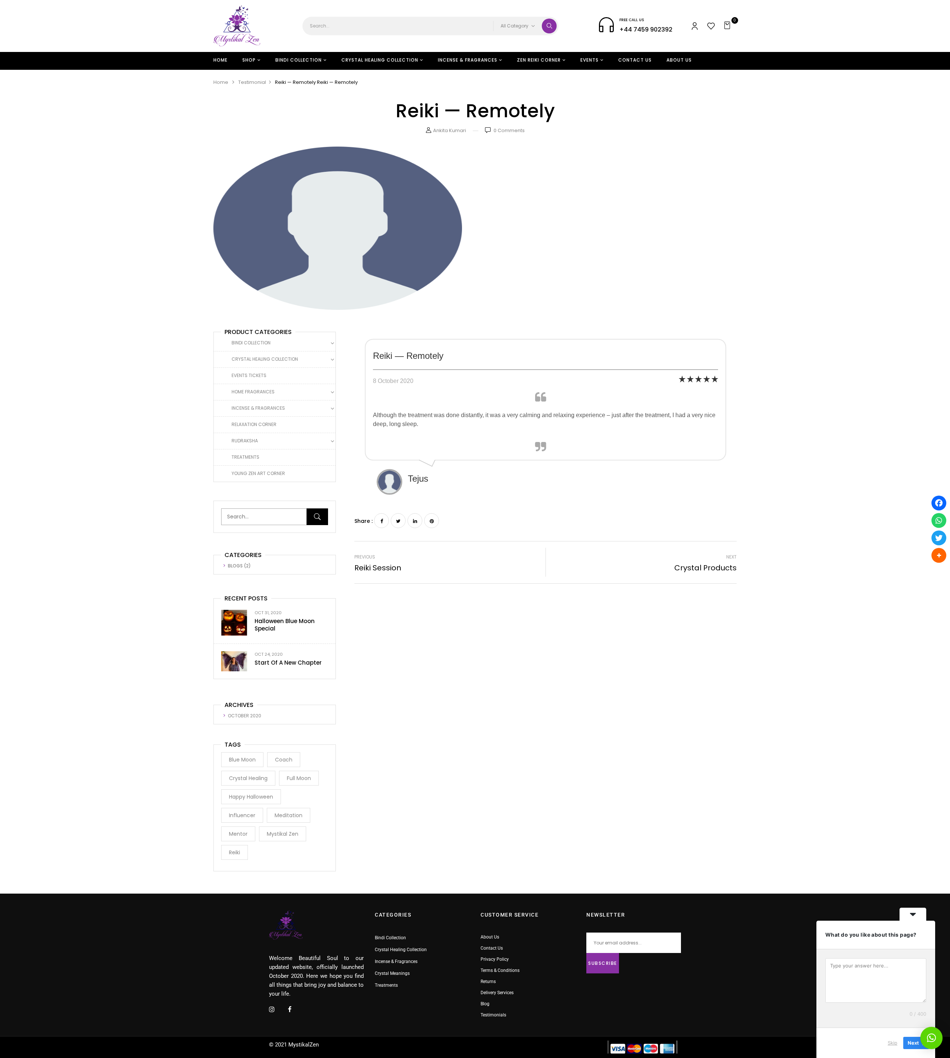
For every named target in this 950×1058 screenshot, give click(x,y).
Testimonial (252, 82)
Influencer (242, 815)
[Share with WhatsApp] (938, 520)
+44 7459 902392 (645, 29)
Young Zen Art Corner (258, 473)
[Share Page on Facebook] (938, 502)
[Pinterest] (431, 520)
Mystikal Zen (282, 834)
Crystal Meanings (392, 973)
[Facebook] (381, 520)
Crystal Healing (248, 778)
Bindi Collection (251, 343)
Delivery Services (497, 992)
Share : (363, 521)
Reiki (234, 852)
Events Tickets (249, 375)
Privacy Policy (495, 959)
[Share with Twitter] (938, 537)
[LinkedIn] (414, 520)
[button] (728, 26)
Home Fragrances (253, 392)
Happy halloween (251, 796)
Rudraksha (245, 441)
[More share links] (938, 555)
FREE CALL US (631, 20)
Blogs (235, 566)
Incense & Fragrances (258, 408)
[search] (549, 26)
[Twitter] (398, 520)
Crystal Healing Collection (265, 359)
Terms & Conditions (500, 970)
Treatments (245, 457)
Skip (892, 1043)
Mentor (238, 834)
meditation (288, 815)
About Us (490, 937)
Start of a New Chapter (288, 662)
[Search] (317, 516)
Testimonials (493, 1015)
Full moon (299, 778)
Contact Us (492, 948)
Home (220, 82)
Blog (485, 1003)
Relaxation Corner (254, 424)
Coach (283, 759)
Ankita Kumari (449, 130)
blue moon (242, 759)
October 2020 (244, 716)
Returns (488, 981)
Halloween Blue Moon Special (285, 624)
